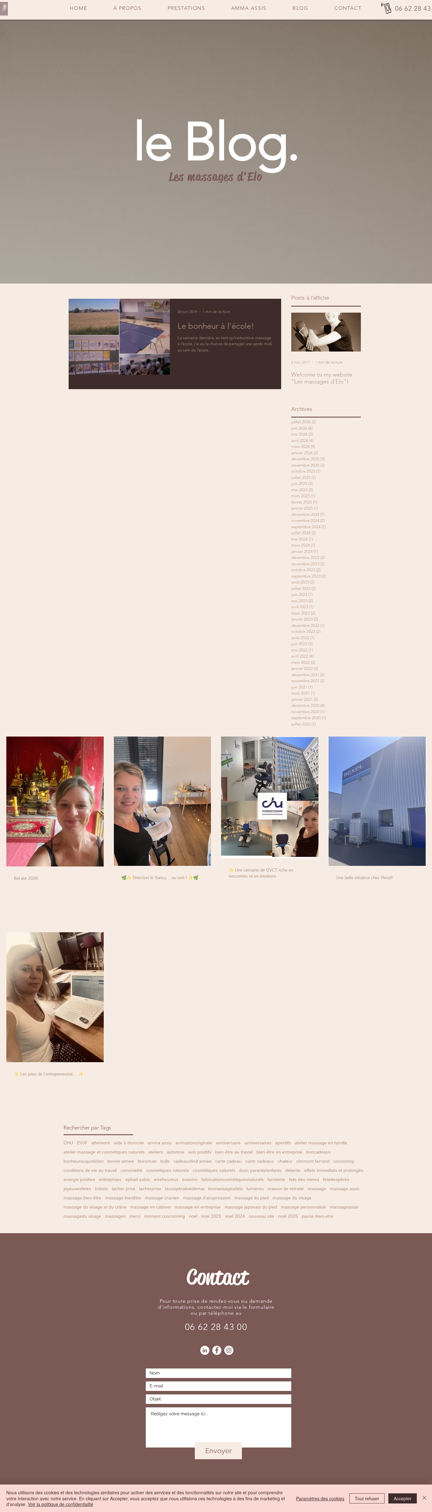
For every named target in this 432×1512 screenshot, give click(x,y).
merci (134, 1216)
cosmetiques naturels (167, 1170)
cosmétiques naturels (214, 1170)
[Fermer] (424, 1498)
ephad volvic (137, 1179)
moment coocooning (164, 1216)
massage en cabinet (150, 1206)
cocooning (343, 1161)
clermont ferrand (313, 1161)
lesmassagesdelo (225, 1188)
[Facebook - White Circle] (216, 1350)
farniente (276, 1179)
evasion (190, 1179)
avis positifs (199, 1151)
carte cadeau (228, 1161)
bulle (165, 1161)
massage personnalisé (303, 1206)
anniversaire (228, 1142)
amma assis (160, 1142)
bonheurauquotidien (84, 1161)
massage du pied (251, 1197)
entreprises (110, 1179)
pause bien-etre (317, 1216)
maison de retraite (286, 1188)
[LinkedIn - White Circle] (204, 1350)
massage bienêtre (123, 1197)
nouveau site (261, 1216)
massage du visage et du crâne (95, 1206)
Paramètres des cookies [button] (320, 1498)
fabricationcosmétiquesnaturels (232, 1179)
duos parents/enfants (260, 1170)
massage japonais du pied (251, 1206)
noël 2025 (288, 1216)
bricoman (147, 1161)
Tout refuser (367, 1498)
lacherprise (150, 1188)
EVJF (82, 1142)
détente (292, 1170)
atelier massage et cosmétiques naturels (104, 1151)
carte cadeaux (259, 1161)
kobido (101, 1188)
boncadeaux (318, 1151)
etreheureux (166, 1179)
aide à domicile (129, 1142)
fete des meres (304, 1179)
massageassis (344, 1206)
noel (193, 1216)
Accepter (402, 1498)
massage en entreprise (198, 1206)
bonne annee (121, 1161)
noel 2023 (211, 1216)
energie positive (79, 1179)
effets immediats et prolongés (333, 1170)
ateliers (155, 1151)
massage (317, 1188)
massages (115, 1216)
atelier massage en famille (321, 1142)
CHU (68, 1142)
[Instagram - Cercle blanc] (228, 1350)
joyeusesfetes (77, 1188)
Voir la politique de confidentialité (60, 1504)
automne (175, 1151)
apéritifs (283, 1142)
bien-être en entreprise (279, 1151)
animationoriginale (194, 1142)
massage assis (345, 1188)
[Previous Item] (301, 332)
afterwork (100, 1142)
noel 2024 (235, 1216)
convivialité (131, 1170)
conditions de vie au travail (90, 1170)
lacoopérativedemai (184, 1188)
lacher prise (123, 1188)
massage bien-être (82, 1197)
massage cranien (162, 1197)
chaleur (285, 1161)
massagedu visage (82, 1216)
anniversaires (257, 1142)
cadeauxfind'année (193, 1161)
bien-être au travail (234, 1151)
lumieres (255, 1188)
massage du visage (292, 1197)
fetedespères (336, 1179)
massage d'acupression (207, 1197)
